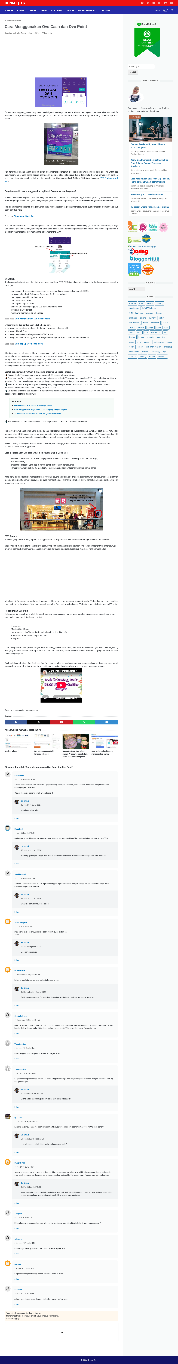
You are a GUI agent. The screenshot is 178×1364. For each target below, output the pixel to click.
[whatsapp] (84, 722)
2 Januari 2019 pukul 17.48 (25, 1073)
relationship (159, 342)
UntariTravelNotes (87, 10)
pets (139, 342)
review (131, 347)
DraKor (32, 10)
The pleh (18, 1214)
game (158, 327)
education (155, 323)
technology (155, 352)
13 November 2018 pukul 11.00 (33, 992)
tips (164, 352)
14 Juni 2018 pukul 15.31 (24, 833)
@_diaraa (18, 1117)
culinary (152, 318)
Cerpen (159, 313)
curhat (161, 318)
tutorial (152, 356)
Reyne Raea (19, 775)
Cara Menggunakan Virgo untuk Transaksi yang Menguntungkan (40, 409)
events (165, 323)
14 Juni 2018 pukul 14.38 (24, 779)
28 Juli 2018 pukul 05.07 (24, 926)
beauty (150, 303)
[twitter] (148, 3)
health (131, 332)
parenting (161, 337)
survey (145, 352)
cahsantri (18, 1239)
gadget (150, 327)
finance (141, 327)
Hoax (139, 332)
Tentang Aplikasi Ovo (24, 216)
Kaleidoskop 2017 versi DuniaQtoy (147, 194)
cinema (143, 318)
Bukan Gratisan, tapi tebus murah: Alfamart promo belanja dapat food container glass (75, 754)
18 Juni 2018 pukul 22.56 (31, 898)
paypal (131, 342)
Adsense (21, 10)
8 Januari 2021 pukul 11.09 (25, 1243)
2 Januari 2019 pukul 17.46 (25, 1048)
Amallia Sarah (20, 874)
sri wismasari (19, 971)
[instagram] (160, 3)
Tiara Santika (20, 1044)
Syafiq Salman (20, 1016)
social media (134, 352)
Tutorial (70, 10)
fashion (132, 327)
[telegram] (171, 3)
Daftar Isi (105, 10)
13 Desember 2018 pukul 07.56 (27, 1020)
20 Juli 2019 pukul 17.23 (24, 1218)
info (146, 332)
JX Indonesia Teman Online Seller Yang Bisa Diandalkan (37, 413)
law (165, 332)
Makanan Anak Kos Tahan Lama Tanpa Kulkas (33, 405)
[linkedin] (165, 3)
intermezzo (156, 332)
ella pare (18, 1290)
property (147, 342)
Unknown (18, 1264)
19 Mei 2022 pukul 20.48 (24, 1294)
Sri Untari (25, 801)
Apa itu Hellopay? (12, 751)
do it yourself (134, 323)
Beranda (9, 10)
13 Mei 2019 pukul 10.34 (24, 1167)
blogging (159, 303)
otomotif (150, 337)
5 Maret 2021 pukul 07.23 (24, 1268)
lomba (141, 337)
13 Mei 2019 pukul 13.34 (31, 1187)
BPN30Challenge (136, 313)
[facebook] (142, 3)
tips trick (132, 356)
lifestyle (132, 337)
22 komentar (47, 33)
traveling (142, 356)
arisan (141, 303)
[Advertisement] (61, 56)
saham (140, 347)
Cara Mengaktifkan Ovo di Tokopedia (32, 318)
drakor (145, 323)
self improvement (153, 347)
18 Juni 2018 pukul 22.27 (31, 805)
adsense (132, 303)
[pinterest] (61, 722)
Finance (43, 10)
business (149, 313)
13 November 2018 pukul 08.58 (27, 975)
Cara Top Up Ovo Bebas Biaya (29, 344)
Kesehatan (56, 10)
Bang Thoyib (19, 1163)
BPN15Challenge (149, 308)
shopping (168, 347)
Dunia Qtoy (15, 3)
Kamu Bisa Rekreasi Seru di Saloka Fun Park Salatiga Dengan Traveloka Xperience (149, 163)
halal (166, 327)
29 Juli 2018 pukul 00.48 (31, 947)
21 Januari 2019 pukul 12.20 (26, 1121)
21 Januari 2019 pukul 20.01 (32, 1139)
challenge (133, 318)
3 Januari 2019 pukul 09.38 (32, 1093)
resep (169, 342)
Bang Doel (18, 829)
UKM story (162, 356)
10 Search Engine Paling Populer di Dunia (150, 207)
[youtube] (154, 3)
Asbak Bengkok (20, 922)
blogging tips (134, 308)
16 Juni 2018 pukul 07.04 (24, 878)
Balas (16, 818)
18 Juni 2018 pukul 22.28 (31, 850)
